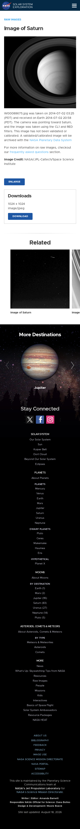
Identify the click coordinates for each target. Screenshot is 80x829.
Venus (40, 493)
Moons (39, 572)
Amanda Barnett (49, 798)
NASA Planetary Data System (51, 140)
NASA (4, 5)
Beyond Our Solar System (40, 459)
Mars (40, 503)
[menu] (74, 5)
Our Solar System (40, 439)
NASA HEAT (40, 720)
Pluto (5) (40, 617)
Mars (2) (40, 593)
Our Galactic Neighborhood (20, 14)
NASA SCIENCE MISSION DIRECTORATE (40, 759)
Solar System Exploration (20, 5)
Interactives (40, 700)
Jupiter (40, 388)
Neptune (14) (40, 613)
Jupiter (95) (40, 598)
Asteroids (40, 647)
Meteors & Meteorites (40, 642)
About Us (40, 735)
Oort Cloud (40, 454)
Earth (40, 498)
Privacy (40, 750)
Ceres (40, 538)
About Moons (40, 577)
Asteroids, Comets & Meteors (40, 626)
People (40, 685)
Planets (39, 472)
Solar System (40, 434)
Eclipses (40, 464)
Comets (40, 652)
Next (72, 365)
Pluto (40, 533)
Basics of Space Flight (40, 705)
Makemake (40, 543)
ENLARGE (14, 182)
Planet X (40, 563)
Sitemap (40, 769)
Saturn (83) (40, 603)
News (40, 666)
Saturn (40, 513)
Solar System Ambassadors (40, 710)
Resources (40, 676)
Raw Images (12, 19)
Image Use (40, 754)
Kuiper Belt (40, 449)
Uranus (40, 518)
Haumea (40, 548)
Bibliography (40, 740)
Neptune (40, 523)
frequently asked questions (29, 152)
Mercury (40, 488)
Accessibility (40, 774)
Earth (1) (40, 588)
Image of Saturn (20, 312)
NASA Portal (40, 764)
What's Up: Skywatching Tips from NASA (40, 671)
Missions (40, 690)
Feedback (40, 745)
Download (20, 216)
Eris (40, 553)
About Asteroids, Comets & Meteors (40, 632)
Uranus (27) (40, 608)
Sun (40, 444)
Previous (8, 365)
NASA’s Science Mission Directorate (40, 792)
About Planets (40, 478)
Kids (40, 695)
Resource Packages (40, 715)
